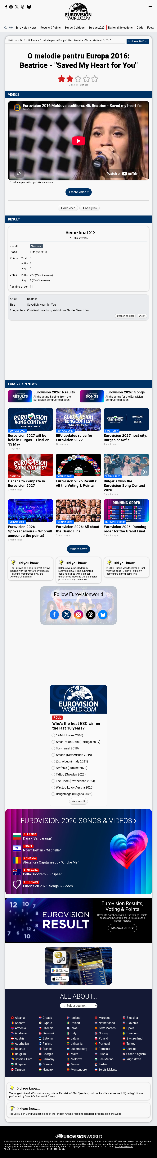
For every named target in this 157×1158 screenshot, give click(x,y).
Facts (150, 27)
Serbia (102, 1064)
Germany (48, 1059)
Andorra (19, 1023)
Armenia (20, 1028)
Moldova (76, 1059)
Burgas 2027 (96, 27)
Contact (15, 1149)
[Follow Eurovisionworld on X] (17, 7)
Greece (47, 1064)
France (47, 1049)
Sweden (131, 1033)
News (26, 27)
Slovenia (132, 1023)
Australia (20, 1033)
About (7, 1149)
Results (50, 27)
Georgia (47, 1054)
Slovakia (132, 1018)
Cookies (41, 1149)
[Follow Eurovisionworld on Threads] (23, 7)
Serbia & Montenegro (108, 1069)
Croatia (47, 1018)
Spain (130, 1028)
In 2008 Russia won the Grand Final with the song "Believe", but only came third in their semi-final (125, 568)
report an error (126, 316)
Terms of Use (28, 1149)
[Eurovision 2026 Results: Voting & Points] (49, 920)
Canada (19, 1069)
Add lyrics (90, 208)
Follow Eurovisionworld (78, 594)
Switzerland (134, 1038)
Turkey (130, 1043)
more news (79, 549)
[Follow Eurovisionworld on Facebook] (6, 7)
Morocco (104, 1018)
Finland (47, 1043)
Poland (103, 1038)
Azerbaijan (21, 1043)
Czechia (47, 1028)
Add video (69, 208)
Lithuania (76, 1043)
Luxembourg (78, 1049)
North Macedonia (108, 1028)
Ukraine (131, 1049)
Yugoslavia (133, 1059)
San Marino (106, 1059)
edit (143, 316)
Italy (73, 1033)
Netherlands (106, 1023)
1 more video (78, 192)
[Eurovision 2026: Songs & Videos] (129, 849)
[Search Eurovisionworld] (5, 27)
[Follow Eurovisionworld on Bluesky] (29, 7)
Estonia (47, 1038)
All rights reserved (124, 1146)
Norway (103, 1033)
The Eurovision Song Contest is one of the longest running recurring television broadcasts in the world (65, 1111)
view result (78, 801)
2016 (22, 40)
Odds (140, 27)
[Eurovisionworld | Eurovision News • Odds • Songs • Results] (78, 11)
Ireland (75, 1023)
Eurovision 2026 (76, 821)
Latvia (74, 1038)
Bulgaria (20, 1064)
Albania (19, 1018)
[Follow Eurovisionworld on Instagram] (11, 7)
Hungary (48, 1069)
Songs (75, 27)
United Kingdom (136, 1054)
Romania (104, 1049)
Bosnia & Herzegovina (24, 1059)
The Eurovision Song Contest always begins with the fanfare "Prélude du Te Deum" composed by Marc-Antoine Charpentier (30, 569)
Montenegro (78, 1069)
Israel (74, 1028)
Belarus (19, 1049)
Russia (103, 1054)
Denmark (48, 1033)
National (120, 27)
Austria (19, 1038)
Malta (74, 1054)
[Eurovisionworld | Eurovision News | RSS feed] (63, 1149)
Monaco (75, 1064)
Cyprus (47, 1023)
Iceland (75, 1018)
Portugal (104, 1043)
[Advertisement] (78, 350)
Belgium (20, 1054)
